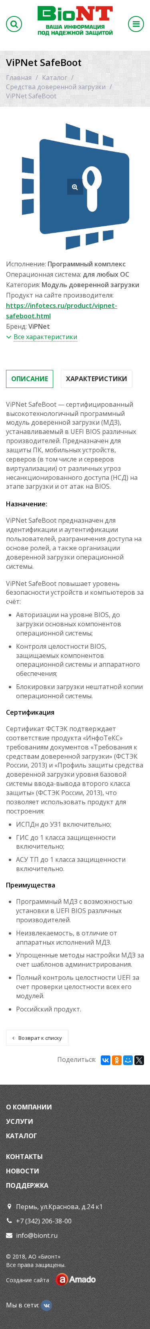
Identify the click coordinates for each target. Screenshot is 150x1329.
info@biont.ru (37, 1235)
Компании (32, 1107)
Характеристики (96, 378)
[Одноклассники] (117, 1060)
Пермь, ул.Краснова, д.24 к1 (59, 1206)
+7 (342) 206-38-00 (44, 1221)
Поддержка (27, 1185)
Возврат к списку (40, 1037)
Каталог (54, 77)
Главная (19, 77)
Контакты (24, 1156)
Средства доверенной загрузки (56, 86)
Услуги (19, 1121)
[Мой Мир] (128, 1060)
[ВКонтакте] (105, 1060)
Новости (22, 1171)
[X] (139, 1060)
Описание (29, 378)
